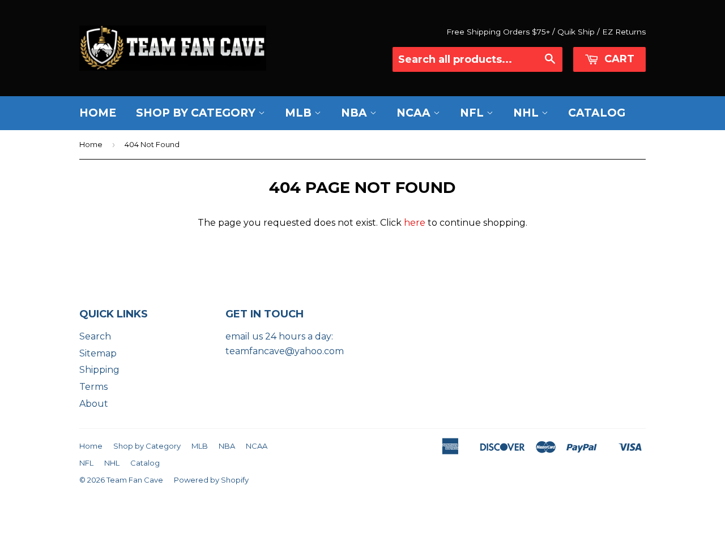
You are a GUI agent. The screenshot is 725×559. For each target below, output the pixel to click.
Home (97, 112)
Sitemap (98, 353)
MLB (299, 112)
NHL (527, 112)
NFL (473, 112)
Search (95, 336)
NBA (355, 112)
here (414, 222)
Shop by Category (197, 112)
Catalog (596, 112)
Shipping (99, 369)
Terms (93, 386)
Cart (618, 59)
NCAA (414, 112)
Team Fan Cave (134, 479)
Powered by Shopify (211, 479)
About (93, 403)
